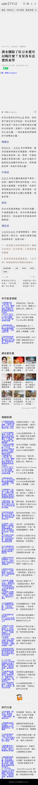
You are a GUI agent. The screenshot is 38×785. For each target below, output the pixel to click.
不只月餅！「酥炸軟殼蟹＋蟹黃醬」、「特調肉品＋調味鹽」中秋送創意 (18, 367)
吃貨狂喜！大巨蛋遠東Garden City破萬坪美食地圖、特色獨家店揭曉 (18, 401)
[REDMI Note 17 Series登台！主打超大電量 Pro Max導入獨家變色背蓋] (8, 317)
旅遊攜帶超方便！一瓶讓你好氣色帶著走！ (6, 401)
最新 (3, 10)
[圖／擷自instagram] (19, 91)
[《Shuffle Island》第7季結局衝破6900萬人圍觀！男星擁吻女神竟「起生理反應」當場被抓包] (8, 663)
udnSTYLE (5, 46)
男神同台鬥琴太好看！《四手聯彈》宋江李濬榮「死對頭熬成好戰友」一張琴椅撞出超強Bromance (25, 632)
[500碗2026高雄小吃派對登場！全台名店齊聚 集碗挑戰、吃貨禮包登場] (8, 538)
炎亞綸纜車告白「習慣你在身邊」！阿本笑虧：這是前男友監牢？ (25, 606)
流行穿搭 (20, 10)
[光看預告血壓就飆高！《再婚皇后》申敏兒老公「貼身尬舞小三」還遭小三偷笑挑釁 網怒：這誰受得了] (8, 674)
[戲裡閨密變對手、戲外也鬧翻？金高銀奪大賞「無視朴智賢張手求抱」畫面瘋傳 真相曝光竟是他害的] (8, 760)
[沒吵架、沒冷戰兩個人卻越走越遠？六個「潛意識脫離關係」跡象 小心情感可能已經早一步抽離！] (8, 527)
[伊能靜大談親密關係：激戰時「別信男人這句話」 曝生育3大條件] (8, 595)
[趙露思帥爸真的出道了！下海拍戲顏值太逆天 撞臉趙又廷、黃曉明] (8, 726)
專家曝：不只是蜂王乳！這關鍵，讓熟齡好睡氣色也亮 (6, 367)
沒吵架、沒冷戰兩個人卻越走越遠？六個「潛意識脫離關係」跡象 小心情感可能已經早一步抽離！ (26, 529)
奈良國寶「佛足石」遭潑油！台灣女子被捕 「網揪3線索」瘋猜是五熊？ (25, 716)
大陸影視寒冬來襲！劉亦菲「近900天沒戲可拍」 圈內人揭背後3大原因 (25, 738)
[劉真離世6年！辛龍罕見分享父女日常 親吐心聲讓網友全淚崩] (8, 749)
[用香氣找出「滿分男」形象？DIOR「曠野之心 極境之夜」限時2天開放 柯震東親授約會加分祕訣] (8, 306)
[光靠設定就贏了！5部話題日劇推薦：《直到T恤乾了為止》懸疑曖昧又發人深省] (8, 425)
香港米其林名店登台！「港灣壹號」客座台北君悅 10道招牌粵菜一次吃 (26, 573)
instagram (13, 112)
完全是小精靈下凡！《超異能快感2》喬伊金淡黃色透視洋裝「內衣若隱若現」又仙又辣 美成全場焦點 (25, 586)
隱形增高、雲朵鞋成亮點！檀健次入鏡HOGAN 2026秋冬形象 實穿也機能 (26, 505)
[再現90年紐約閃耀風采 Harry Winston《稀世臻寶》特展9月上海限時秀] (8, 561)
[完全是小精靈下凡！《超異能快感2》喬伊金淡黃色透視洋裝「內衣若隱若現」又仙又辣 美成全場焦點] (8, 584)
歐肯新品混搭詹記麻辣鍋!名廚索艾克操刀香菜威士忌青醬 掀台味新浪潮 (26, 653)
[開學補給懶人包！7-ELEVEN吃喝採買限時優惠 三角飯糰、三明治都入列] (8, 328)
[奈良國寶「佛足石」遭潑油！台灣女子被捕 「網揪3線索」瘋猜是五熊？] (8, 715)
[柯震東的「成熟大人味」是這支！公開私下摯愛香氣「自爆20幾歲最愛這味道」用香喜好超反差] (8, 493)
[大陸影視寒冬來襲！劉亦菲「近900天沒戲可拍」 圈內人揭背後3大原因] (8, 737)
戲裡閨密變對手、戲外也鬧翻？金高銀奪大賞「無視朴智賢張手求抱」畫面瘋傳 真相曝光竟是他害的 (26, 763)
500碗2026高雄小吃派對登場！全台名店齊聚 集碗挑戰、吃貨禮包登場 (26, 539)
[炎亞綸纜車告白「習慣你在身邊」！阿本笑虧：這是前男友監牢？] (8, 606)
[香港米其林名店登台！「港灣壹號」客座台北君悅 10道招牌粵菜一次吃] (8, 572)
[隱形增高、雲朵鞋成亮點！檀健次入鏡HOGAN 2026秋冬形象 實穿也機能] (8, 504)
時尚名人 (11, 10)
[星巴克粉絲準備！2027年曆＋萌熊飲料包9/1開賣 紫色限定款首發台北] (8, 340)
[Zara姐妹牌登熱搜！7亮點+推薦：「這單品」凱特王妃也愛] (8, 686)
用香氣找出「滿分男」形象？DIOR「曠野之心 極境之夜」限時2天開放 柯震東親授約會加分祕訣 (26, 308)
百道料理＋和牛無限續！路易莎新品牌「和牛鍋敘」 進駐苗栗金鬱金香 (18, 384)
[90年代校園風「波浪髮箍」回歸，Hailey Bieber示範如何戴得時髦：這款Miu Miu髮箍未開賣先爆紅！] (8, 447)
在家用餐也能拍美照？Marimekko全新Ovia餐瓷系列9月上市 (25, 618)
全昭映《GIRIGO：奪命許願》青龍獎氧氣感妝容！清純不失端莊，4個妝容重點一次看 (26, 641)
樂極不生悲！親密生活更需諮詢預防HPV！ (30, 384)
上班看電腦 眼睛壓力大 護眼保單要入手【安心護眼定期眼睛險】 (6, 384)
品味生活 (14, 46)
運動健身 (23, 46)
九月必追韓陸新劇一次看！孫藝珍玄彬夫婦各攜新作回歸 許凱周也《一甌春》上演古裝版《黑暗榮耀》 (25, 438)
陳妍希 (32, 268)
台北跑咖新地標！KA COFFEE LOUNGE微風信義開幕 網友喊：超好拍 (26, 551)
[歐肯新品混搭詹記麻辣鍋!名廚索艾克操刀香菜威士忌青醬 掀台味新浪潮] (8, 652)
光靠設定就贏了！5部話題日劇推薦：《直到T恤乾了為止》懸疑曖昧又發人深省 (26, 426)
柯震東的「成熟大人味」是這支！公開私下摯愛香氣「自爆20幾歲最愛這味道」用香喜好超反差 (26, 495)
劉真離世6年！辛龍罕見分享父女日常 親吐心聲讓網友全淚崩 (25, 749)
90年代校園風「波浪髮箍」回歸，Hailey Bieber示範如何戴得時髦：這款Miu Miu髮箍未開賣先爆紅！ (26, 450)
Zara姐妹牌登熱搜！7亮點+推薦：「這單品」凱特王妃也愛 (26, 686)
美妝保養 (29, 10)
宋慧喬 (5, 272)
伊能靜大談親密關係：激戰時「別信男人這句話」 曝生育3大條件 (25, 595)
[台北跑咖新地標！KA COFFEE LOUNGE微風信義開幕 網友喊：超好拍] (8, 550)
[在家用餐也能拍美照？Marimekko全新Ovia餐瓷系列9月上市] (8, 618)
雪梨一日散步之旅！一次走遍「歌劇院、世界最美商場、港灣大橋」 (30, 401)
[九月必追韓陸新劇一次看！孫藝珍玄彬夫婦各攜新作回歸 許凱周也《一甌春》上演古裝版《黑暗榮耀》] (8, 436)
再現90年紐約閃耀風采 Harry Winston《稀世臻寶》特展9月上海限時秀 (26, 562)
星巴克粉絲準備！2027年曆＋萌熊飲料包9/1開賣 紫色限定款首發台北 (26, 341)
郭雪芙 (24, 268)
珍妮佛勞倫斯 (7, 268)
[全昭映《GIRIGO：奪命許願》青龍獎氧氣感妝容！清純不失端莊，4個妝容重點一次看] (8, 640)
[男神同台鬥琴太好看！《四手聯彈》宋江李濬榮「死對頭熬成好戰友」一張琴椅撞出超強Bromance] (8, 629)
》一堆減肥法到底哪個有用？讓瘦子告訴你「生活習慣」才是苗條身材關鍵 (19, 249)
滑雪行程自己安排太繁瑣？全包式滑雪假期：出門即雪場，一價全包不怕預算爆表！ (30, 367)
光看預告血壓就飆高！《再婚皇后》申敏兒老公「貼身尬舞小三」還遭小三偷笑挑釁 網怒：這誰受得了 (26, 677)
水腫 (16, 268)
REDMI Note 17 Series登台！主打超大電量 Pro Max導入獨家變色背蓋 (26, 318)
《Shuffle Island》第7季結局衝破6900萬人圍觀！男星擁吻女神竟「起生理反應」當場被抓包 (26, 666)
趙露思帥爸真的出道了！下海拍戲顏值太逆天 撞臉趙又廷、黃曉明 (26, 726)
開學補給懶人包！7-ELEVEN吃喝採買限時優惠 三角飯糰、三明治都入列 (26, 329)
